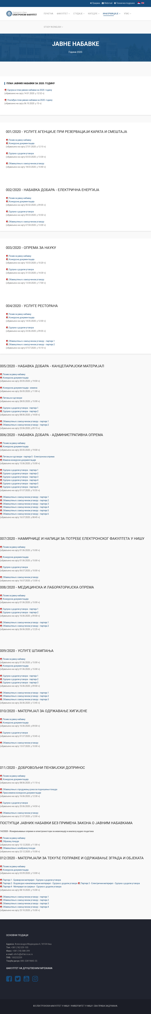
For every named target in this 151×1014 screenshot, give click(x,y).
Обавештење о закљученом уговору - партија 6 (26, 514)
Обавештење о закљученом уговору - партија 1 (32, 341)
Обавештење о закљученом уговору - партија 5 (26, 510)
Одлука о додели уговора (21, 153)
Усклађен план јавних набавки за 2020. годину (29, 100)
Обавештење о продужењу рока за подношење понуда (30, 789)
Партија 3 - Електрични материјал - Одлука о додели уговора (110, 883)
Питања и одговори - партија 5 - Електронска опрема (28, 456)
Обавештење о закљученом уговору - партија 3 (26, 504)
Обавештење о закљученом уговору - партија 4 (26, 507)
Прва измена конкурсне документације (22, 793)
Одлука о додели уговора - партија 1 (20, 408)
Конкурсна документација (21, 143)
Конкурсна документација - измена (20, 388)
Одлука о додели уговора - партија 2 (20, 411)
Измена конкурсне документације (19, 460)
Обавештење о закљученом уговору (26, 163)
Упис (126, 13)
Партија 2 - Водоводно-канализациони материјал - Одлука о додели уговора (40, 883)
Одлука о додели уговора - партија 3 (20, 477)
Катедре (92, 13)
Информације (110, 13)
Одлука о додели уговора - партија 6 (20, 487)
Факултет (62, 13)
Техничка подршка (125, 3)
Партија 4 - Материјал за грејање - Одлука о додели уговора (32, 886)
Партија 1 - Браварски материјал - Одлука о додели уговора (32, 880)
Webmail (108, 3)
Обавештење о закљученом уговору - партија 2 (32, 344)
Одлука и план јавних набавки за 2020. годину (29, 90)
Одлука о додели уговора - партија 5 (20, 483)
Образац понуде (11, 841)
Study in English (52, 27)
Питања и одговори (12, 398)
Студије (78, 13)
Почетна (48, 13)
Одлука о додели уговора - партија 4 (20, 480)
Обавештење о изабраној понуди (19, 848)
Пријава (96, 3)
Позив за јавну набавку (20, 140)
